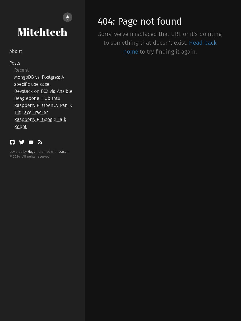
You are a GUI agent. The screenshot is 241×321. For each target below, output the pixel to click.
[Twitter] (22, 143)
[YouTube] (31, 143)
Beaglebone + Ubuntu (37, 98)
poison (63, 152)
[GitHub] (12, 143)
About (15, 51)
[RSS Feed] (40, 143)
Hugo (31, 152)
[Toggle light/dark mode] (67, 17)
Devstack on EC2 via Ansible (43, 91)
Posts (14, 63)
